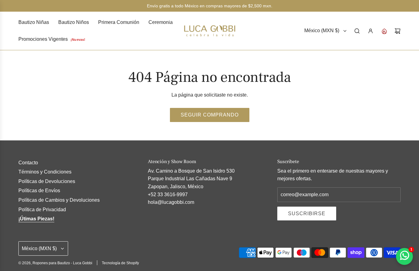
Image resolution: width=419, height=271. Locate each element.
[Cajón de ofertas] (384, 31)
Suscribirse (306, 213)
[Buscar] (357, 31)
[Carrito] (397, 31)
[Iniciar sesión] (370, 31)
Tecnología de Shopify (120, 263)
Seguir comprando (210, 114)
